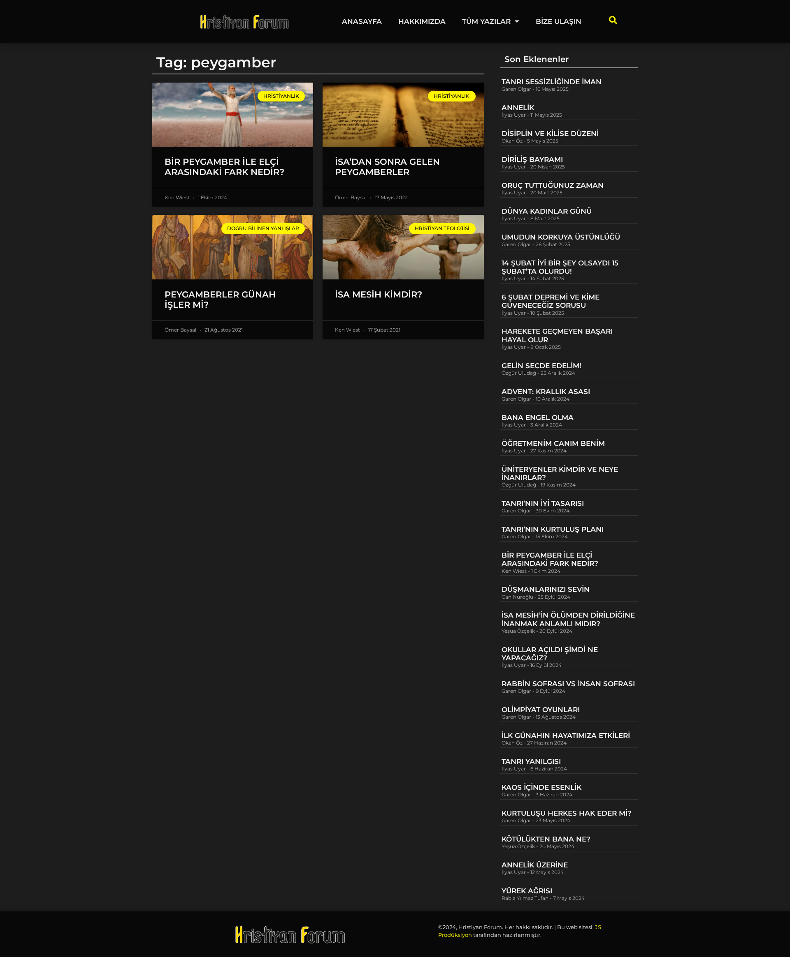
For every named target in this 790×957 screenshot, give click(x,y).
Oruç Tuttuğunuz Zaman (553, 185)
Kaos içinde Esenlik (541, 787)
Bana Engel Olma (538, 417)
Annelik (518, 108)
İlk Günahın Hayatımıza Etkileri (566, 735)
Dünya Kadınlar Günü (547, 211)
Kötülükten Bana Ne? (546, 839)
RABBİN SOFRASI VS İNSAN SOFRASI (568, 684)
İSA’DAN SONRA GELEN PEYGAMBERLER (387, 167)
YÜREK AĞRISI (527, 891)
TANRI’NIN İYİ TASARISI (543, 503)
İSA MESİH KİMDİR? (378, 294)
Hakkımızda (422, 21)
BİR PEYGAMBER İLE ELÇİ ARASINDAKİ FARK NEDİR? (226, 167)
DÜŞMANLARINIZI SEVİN (546, 589)
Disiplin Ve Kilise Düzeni (550, 133)
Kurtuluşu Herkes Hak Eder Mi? (567, 813)
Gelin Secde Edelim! (541, 366)
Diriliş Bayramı (532, 159)
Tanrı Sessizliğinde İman (552, 82)
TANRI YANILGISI (531, 761)
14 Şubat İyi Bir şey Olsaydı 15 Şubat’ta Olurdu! (560, 267)
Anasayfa (362, 21)
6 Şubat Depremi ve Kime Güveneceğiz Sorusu (550, 301)
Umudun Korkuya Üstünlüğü (561, 237)
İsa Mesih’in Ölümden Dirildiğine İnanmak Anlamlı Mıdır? (568, 619)
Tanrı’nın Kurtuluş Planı (553, 529)
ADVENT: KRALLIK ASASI (546, 391)
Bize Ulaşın (558, 21)
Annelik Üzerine (535, 865)
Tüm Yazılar (486, 21)
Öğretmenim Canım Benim (553, 443)
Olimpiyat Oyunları (541, 710)
